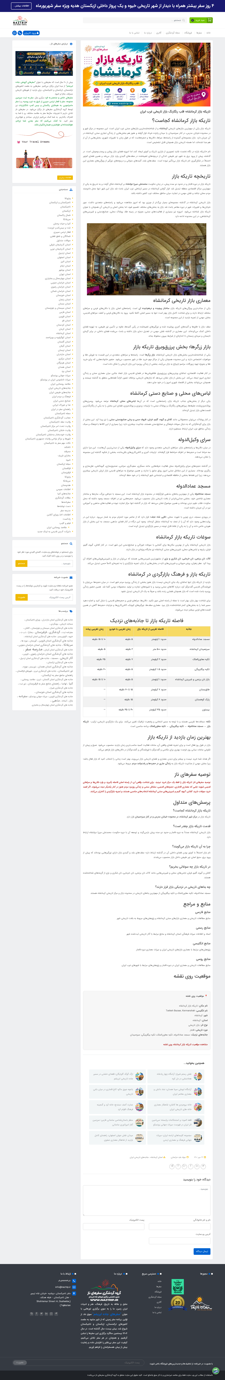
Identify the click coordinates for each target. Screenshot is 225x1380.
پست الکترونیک (136, 1220)
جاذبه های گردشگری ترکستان (60, 662)
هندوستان (66, 485)
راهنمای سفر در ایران (61, 409)
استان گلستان (64, 342)
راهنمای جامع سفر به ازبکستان (57, 675)
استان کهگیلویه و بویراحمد (58, 337)
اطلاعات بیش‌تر (65, 177)
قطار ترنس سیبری (62, 232)
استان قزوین (65, 316)
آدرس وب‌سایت (203, 1234)
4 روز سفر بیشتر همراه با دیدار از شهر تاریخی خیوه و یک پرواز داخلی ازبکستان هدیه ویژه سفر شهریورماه (124, 5)
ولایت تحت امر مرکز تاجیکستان (56, 426)
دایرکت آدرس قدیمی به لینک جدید (54, 531)
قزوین (25, 654)
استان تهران (65, 274)
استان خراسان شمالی (61, 291)
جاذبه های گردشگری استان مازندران (57, 619)
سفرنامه (23, 696)
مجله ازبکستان (64, 464)
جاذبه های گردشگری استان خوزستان (54, 692)
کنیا (70, 683)
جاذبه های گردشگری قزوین (61, 696)
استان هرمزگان (64, 363)
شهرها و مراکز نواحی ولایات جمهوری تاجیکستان (48, 439)
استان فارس (65, 312)
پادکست (67, 519)
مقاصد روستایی (28, 679)
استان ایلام (65, 266)
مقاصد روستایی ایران (61, 384)
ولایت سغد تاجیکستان (60, 422)
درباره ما (148, 33)
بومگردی (54, 624)
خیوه (68, 460)
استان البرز (66, 261)
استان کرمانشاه (156, 1157)
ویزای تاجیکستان (32, 619)
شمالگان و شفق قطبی (60, 236)
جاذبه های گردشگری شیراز (61, 688)
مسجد (54, 658)
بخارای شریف (64, 455)
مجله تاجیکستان (63, 413)
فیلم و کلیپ (65, 523)
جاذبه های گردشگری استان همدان (55, 667)
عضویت (21, 597)
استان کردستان (63, 325)
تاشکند (67, 447)
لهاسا (64, 684)
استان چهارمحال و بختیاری (58, 278)
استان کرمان (65, 329)
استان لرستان (64, 350)
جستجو (21, 563)
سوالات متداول (64, 240)
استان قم (66, 320)
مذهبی (55, 700)
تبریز (38, 679)
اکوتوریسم (62, 636)
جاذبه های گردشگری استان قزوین (55, 641)
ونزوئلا (68, 198)
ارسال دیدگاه (202, 1251)
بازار (70, 701)
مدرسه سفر (65, 510)
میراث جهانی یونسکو (61, 375)
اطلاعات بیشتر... (21, 6)
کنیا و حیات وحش (62, 224)
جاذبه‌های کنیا (64, 494)
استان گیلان (65, 346)
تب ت (23, 632)
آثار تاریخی (66, 658)
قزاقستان (66, 468)
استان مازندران (64, 354)
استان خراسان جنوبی (61, 283)
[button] (201, 20)
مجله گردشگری (173, 33)
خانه (208, 33)
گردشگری (54, 632)
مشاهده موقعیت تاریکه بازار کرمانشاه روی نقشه (185, 1044)
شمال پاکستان (64, 215)
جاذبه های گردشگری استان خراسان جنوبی (39, 645)
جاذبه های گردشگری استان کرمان (58, 649)
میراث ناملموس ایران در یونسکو (55, 380)
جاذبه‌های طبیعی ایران (60, 392)
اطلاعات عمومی (63, 489)
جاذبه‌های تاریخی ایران (139, 1157)
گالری (158, 33)
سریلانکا (67, 219)
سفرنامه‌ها (66, 502)
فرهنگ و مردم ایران (61, 396)
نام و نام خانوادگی (201, 1220)
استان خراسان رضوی (61, 287)
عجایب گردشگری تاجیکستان (57, 418)
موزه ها (24, 641)
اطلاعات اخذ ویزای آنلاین (59, 515)
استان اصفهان (64, 257)
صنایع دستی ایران (62, 401)
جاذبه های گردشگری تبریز (44, 671)
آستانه (64, 701)
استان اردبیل (64, 253)
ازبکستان (66, 211)
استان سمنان (64, 304)
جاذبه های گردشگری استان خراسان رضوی (51, 654)
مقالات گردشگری (63, 498)
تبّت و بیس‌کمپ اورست (59, 228)
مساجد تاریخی (66, 624)
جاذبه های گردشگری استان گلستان (57, 679)
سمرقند (67, 451)
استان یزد (66, 371)
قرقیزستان (66, 472)
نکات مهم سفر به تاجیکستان (57, 443)
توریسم (32, 666)
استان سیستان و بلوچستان (58, 308)
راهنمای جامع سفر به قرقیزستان (43, 684)
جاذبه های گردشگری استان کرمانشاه (40, 636)
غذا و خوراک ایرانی (62, 405)
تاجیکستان (65, 207)
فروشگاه (188, 33)
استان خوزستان (63, 295)
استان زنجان (65, 299)
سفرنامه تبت (67, 632)
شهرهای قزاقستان (24, 671)
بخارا (30, 632)
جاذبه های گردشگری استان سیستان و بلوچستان (52, 628)
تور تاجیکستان (65, 671)
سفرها (199, 33)
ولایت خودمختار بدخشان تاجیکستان (53, 434)
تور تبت (22, 683)
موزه (25, 667)
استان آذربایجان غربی (60, 249)
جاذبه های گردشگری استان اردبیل (34, 658)
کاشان (27, 628)
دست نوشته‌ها (64, 506)
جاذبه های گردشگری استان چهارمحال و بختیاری (52, 705)
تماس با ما (134, 33)
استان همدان (64, 367)
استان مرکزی (65, 359)
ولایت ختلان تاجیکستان (59, 430)
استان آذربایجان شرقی (60, 245)
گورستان (33, 641)
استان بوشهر (65, 270)
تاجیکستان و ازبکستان (60, 202)
